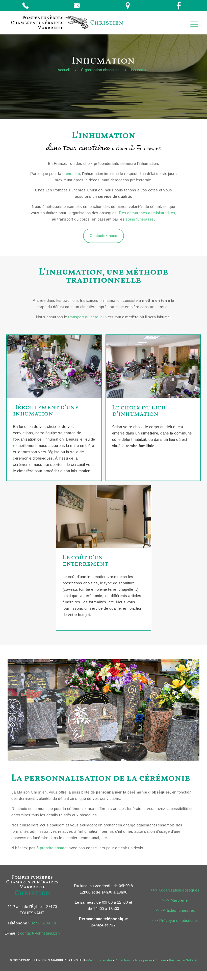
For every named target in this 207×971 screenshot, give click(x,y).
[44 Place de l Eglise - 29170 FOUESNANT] (129, 5)
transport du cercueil (86, 317)
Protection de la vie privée (133, 960)
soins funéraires (140, 219)
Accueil (64, 70)
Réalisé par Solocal (183, 960)
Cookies (160, 960)
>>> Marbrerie (175, 900)
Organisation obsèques (100, 70)
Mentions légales (99, 960)
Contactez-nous (103, 235)
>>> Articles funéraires (175, 910)
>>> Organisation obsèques (175, 890)
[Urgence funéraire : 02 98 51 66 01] (27, 5)
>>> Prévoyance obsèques (175, 920)
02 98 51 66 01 (44, 923)
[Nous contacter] (78, 5)
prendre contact (54, 848)
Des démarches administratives (147, 213)
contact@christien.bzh (40, 933)
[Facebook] (180, 5)
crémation (71, 173)
